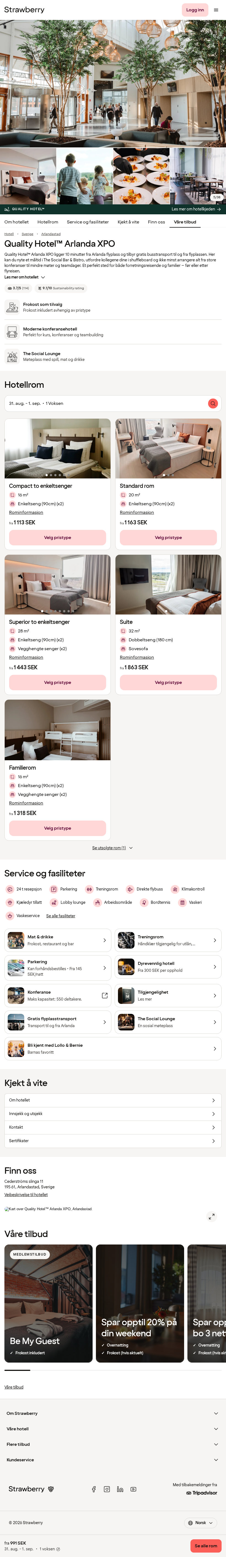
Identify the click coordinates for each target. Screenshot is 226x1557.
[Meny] (216, 9)
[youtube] (133, 1489)
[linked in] (120, 1489)
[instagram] (107, 1489)
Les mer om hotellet (21, 277)
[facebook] (93, 1489)
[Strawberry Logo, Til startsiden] (24, 10)
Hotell (9, 234)
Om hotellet (16, 222)
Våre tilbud (185, 222)
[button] (58, 448)
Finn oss (156, 222)
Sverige (27, 234)
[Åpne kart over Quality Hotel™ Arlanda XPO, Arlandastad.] (211, 1216)
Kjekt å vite (128, 222)
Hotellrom (47, 222)
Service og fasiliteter (88, 222)
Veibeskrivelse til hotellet (26, 1194)
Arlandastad (51, 234)
